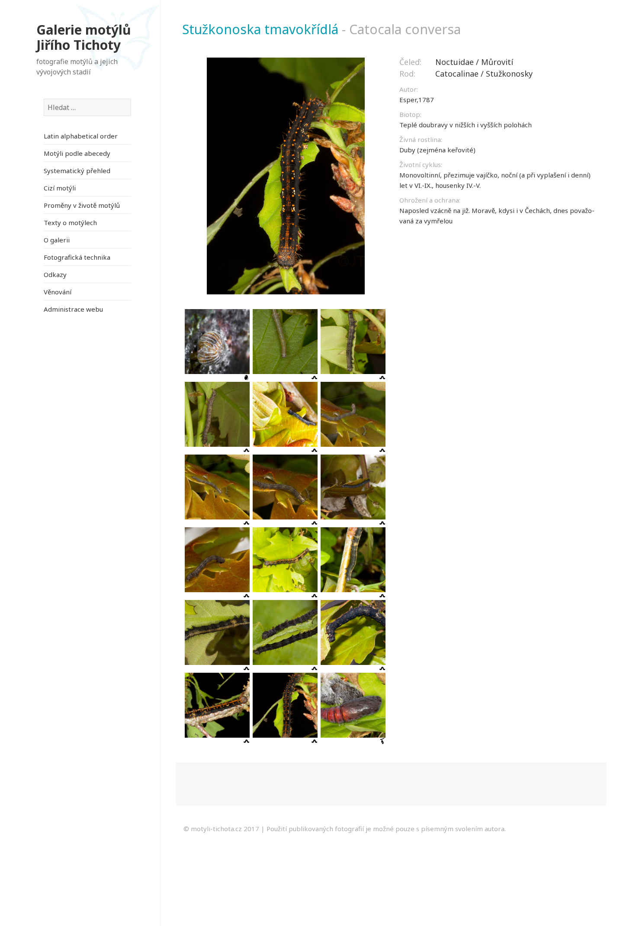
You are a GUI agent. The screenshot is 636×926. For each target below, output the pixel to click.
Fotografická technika (77, 257)
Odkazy (55, 274)
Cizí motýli (60, 188)
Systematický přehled (77, 170)
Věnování (57, 291)
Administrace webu (73, 309)
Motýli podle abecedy (77, 153)
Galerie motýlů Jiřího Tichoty (83, 37)
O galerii (57, 240)
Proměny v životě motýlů (82, 205)
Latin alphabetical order (81, 136)
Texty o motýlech (70, 222)
